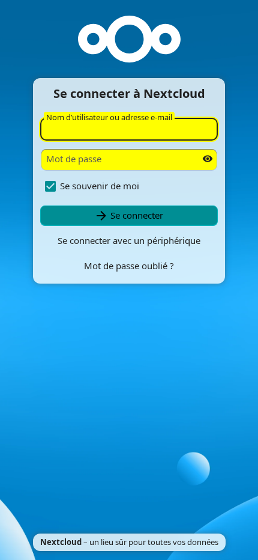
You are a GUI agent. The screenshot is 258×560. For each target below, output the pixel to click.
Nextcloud (61, 542)
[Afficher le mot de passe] (208, 159)
